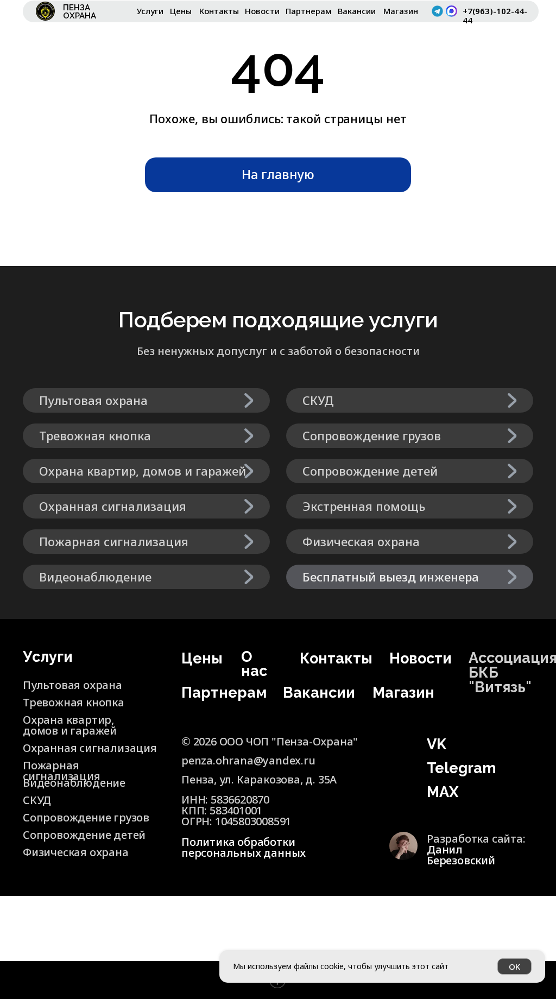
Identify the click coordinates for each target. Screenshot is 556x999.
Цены (181, 10)
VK (436, 744)
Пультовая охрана (72, 685)
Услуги (150, 10)
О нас (254, 663)
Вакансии (357, 10)
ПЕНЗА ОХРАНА (79, 12)
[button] (409, 577)
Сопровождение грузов (86, 817)
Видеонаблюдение (74, 782)
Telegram (461, 768)
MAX (442, 791)
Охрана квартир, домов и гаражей (70, 725)
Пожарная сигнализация (61, 770)
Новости (262, 10)
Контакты (219, 10)
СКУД (37, 800)
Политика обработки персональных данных (243, 847)
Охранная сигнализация (90, 748)
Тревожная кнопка (73, 702)
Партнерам (309, 10)
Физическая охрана (76, 852)
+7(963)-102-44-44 (495, 15)
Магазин (400, 10)
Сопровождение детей (84, 834)
